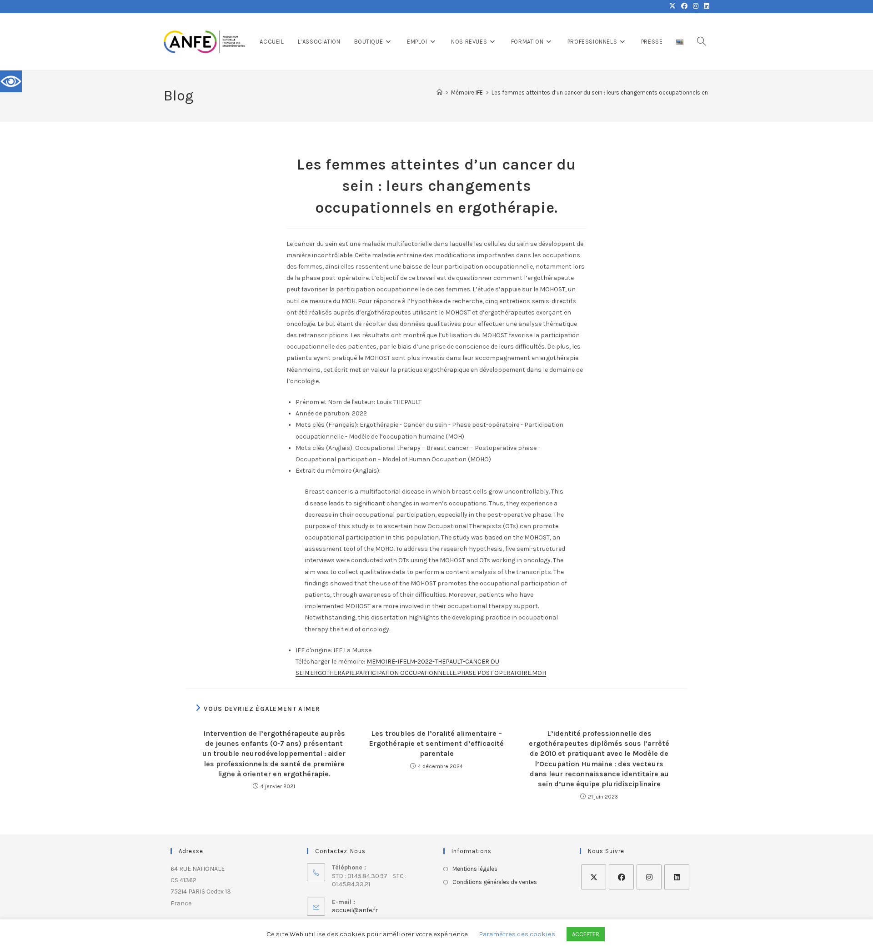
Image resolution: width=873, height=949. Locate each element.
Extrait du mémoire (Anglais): (338, 470)
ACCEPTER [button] (585, 934)
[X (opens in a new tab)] (672, 6)
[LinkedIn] (676, 876)
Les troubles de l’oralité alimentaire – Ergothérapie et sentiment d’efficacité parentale (436, 743)
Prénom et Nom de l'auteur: (335, 402)
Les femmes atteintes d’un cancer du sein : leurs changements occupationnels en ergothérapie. (618, 92)
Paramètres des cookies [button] (517, 934)
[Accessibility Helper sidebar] (11, 81)
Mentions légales (474, 868)
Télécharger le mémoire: (330, 661)
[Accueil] (439, 92)
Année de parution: (323, 413)
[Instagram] (649, 876)
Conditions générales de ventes (494, 882)
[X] (593, 876)
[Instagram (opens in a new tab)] (695, 6)
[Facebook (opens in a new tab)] (684, 6)
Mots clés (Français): (327, 425)
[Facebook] (621, 876)
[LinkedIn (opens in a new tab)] (705, 6)
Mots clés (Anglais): (325, 448)
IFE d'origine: (314, 650)
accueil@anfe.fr (355, 910)
